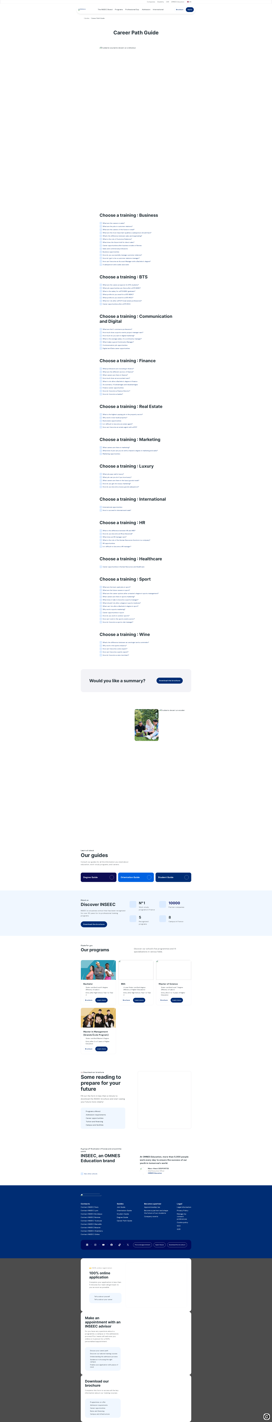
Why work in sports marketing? (114, 609)
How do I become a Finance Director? (116, 391)
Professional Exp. (132, 9)
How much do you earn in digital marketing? (119, 336)
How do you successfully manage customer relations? (122, 255)
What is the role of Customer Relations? (117, 239)
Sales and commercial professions (115, 249)
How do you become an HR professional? (118, 534)
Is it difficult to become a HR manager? (117, 546)
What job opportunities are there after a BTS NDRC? (122, 288)
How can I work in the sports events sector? (119, 619)
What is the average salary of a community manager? (122, 339)
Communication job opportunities (115, 345)
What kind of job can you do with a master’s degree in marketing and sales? (130, 451)
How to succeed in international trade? (117, 510)
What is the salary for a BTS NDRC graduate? (119, 291)
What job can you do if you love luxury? (117, 477)
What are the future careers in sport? (116, 590)
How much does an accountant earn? (116, 378)
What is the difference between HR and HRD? (119, 531)
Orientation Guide (130, 877)
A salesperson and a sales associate (116, 265)
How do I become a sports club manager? (118, 622)
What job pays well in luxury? (113, 474)
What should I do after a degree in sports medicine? (122, 603)
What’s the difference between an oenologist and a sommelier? (126, 642)
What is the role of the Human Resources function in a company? (126, 540)
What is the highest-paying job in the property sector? (123, 414)
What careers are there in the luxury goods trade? (121, 480)
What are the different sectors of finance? (118, 372)
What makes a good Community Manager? (118, 342)
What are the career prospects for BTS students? (121, 285)
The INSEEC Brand (105, 9)
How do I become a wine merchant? (116, 655)
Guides (86, 18)
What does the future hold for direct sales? (118, 242)
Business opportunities (111, 252)
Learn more (101, 1000)
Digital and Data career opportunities (116, 348)
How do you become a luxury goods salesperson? (121, 487)
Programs (119, 9)
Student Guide (165, 877)
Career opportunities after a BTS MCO (116, 304)
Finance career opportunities (113, 388)
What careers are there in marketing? (116, 447)
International (158, 9)
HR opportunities (109, 543)
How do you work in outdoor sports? (116, 616)
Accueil (81, 18)
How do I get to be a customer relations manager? (121, 258)
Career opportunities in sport (113, 613)
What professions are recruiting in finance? (118, 369)
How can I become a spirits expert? (116, 652)
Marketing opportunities (111, 454)
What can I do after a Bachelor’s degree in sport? (120, 606)
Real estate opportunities (112, 421)
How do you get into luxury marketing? (117, 484)
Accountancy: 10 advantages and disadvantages (120, 385)
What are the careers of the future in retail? (119, 230)
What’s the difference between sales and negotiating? (122, 236)
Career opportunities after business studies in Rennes (122, 245)
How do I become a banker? (113, 394)
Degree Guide (90, 877)
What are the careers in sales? (114, 223)
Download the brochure (169, 680)
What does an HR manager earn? (115, 537)
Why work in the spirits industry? (115, 646)
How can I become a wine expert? (115, 649)
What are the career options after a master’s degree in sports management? (131, 593)
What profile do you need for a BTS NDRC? (118, 294)
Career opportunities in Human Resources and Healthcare (123, 567)
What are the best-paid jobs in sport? (117, 587)
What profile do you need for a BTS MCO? (118, 298)
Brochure (179, 10)
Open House (159, 1245)
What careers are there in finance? (115, 375)
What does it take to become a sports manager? (120, 600)
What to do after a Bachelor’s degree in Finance (120, 381)
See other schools (90, 1174)
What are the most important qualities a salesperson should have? (127, 233)
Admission (146, 9)
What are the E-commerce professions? (117, 329)
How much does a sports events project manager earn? (123, 332)
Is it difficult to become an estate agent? (118, 424)
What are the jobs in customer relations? (118, 226)
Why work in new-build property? (115, 418)
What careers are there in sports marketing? (119, 597)
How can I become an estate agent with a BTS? (120, 427)
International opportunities (112, 507)
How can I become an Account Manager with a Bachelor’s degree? (127, 261)
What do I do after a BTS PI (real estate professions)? (122, 301)
